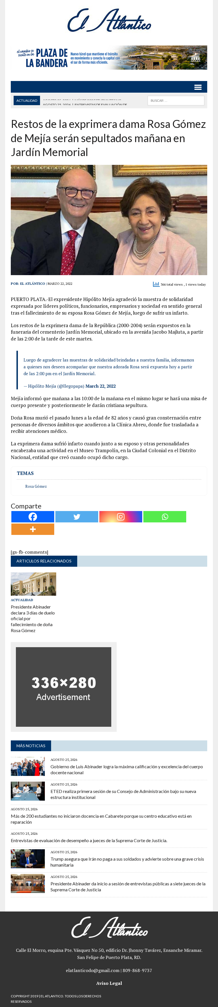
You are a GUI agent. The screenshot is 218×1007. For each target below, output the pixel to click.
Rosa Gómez (36, 486)
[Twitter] (76, 516)
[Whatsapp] (164, 516)
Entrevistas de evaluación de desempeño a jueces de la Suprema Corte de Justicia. (89, 840)
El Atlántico (32, 283)
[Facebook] (32, 516)
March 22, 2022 (100, 386)
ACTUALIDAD (22, 600)
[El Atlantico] (109, 20)
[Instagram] (120, 516)
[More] (32, 529)
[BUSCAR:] (176, 100)
